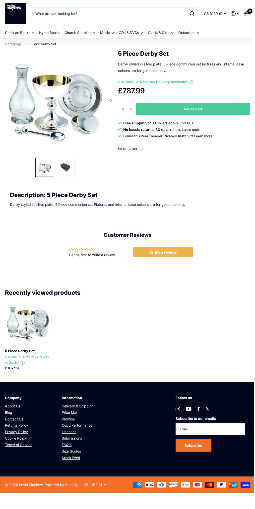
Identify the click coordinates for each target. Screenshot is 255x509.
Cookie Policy (16, 438)
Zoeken (192, 13)
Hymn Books (49, 32)
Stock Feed (71, 458)
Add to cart (193, 109)
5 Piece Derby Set (20, 351)
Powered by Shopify (61, 485)
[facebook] (198, 409)
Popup (191, 82)
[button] (132, 104)
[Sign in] (235, 13)
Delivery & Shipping (78, 406)
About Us (12, 406)
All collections (19, 32)
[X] (207, 409)
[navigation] (44, 167)
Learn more (191, 129)
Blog (8, 412)
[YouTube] (188, 409)
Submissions (72, 438)
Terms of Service (18, 445)
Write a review (163, 252)
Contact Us (14, 419)
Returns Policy (16, 425)
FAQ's (66, 445)
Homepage (13, 44)
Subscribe (194, 445)
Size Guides (71, 451)
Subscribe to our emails (196, 418)
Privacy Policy (16, 432)
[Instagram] (178, 409)
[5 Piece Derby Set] (28, 322)
